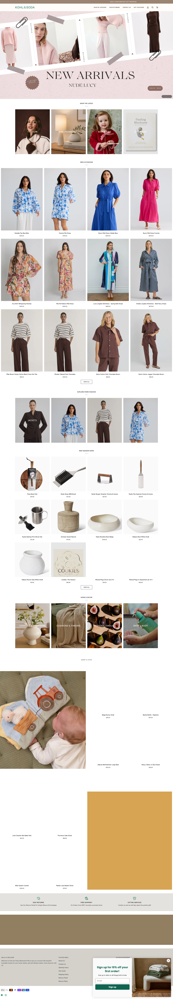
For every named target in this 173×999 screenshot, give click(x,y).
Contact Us (62, 965)
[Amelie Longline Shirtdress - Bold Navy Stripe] (151, 270)
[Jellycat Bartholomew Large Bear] (108, 741)
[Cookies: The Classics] (68, 559)
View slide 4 (167, 96)
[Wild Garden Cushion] (22, 862)
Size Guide (62, 972)
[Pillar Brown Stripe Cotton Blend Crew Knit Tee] (22, 340)
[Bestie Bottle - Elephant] (150, 691)
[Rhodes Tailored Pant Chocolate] (65, 340)
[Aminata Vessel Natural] (68, 517)
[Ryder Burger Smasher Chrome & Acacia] (104, 474)
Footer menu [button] (63, 958)
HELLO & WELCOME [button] (7, 958)
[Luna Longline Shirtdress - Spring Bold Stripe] (108, 270)
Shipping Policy (64, 975)
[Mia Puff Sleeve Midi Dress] (65, 270)
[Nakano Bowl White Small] (140, 517)
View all (86, 382)
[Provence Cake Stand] (64, 812)
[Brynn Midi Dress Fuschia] (151, 199)
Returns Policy (63, 982)
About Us (62, 961)
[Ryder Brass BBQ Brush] (68, 474)
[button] (100, 7)
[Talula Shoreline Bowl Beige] (104, 517)
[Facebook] (2, 996)
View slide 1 (163, 96)
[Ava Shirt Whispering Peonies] (22, 270)
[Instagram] (6, 996)
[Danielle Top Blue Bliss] (22, 199)
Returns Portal (63, 978)
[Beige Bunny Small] (108, 691)
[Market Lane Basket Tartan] (64, 862)
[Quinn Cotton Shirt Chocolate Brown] (108, 340)
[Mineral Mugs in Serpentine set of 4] (140, 559)
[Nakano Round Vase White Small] (32, 559)
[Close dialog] (168, 960)
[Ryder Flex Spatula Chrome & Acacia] (140, 474)
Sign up (112, 987)
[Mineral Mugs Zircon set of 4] (104, 559)
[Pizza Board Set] (32, 474)
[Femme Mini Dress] (65, 199)
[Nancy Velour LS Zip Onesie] (150, 741)
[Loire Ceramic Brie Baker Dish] (22, 812)
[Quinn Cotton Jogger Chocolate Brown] (151, 340)
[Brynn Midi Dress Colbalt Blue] (108, 199)
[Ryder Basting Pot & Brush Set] (32, 517)
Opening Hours (63, 968)
